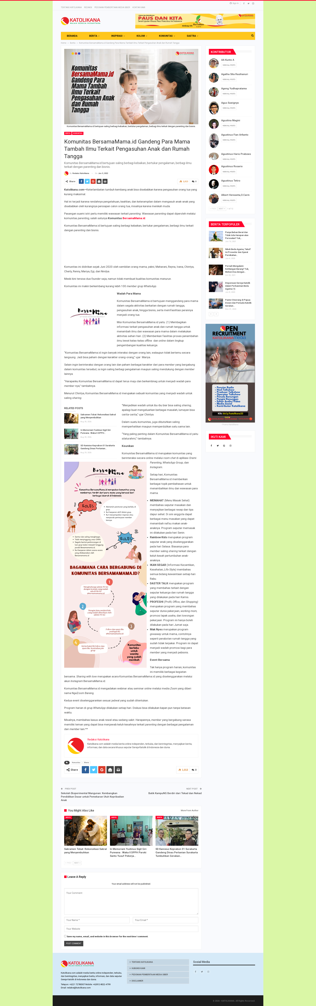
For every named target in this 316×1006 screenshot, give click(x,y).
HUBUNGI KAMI (138, 968)
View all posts (229, 65)
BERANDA (72, 36)
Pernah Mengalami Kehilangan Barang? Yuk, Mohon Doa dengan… (237, 269)
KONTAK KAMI (138, 7)
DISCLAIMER (137, 981)
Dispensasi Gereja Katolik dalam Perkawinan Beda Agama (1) (237, 286)
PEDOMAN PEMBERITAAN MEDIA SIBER (112, 7)
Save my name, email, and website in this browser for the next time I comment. (107, 936)
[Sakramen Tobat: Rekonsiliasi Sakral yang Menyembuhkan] (71, 418)
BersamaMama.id (134, 218)
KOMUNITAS (166, 36)
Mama (86, 762)
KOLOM (141, 36)
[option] (230, 271)
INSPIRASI (116, 36)
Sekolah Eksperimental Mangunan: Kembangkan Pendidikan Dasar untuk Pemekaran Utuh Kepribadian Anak (92, 797)
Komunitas (77, 133)
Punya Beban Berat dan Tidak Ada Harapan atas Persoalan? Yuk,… (236, 235)
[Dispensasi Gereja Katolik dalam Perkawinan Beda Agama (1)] (216, 287)
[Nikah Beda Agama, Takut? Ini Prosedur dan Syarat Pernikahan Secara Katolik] (216, 253)
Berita (67, 133)
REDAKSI (88, 7)
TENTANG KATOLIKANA (71, 7)
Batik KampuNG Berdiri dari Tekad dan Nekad (175, 793)
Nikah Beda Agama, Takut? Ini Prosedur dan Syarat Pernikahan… (238, 252)
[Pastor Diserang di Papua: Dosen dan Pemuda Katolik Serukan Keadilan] (216, 303)
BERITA (93, 36)
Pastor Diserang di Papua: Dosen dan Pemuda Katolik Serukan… (238, 303)
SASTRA (191, 36)
